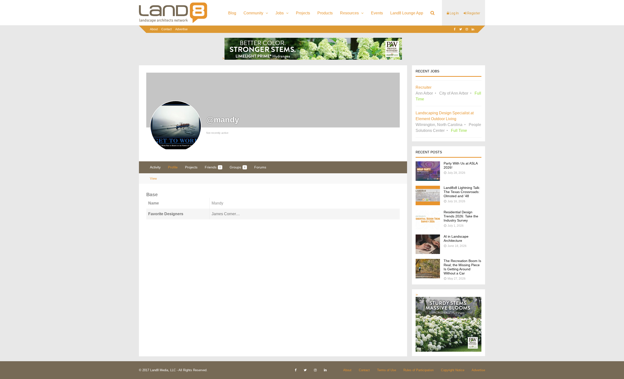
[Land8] (173, 22)
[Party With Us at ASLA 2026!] (428, 179)
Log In (454, 13)
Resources (349, 13)
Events (377, 13)
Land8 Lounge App (406, 13)
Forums (260, 167)
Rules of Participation (418, 370)
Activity (155, 167)
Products (325, 13)
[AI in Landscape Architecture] (428, 253)
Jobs (279, 13)
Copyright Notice (452, 370)
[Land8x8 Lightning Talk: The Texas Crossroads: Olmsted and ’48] (428, 204)
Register (473, 13)
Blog (232, 13)
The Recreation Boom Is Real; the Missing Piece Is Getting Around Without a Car (462, 267)
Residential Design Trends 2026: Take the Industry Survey (461, 216)
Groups (237, 167)
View (153, 178)
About (154, 29)
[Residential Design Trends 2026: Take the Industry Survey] (428, 228)
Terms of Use (386, 370)
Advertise (181, 29)
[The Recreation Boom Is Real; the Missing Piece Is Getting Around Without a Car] (428, 277)
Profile (173, 167)
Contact (166, 29)
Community (253, 13)
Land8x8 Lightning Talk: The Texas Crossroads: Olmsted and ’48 (462, 192)
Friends (213, 167)
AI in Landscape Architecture (456, 238)
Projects (303, 13)
